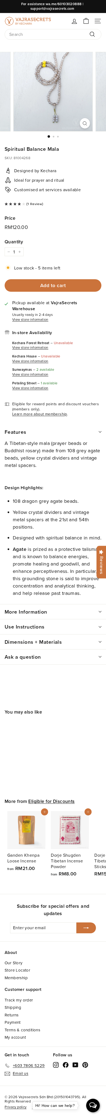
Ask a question (23, 657)
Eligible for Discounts (51, 801)
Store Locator (17, 970)
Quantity (14, 242)
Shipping (13, 1007)
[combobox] (53, 34)
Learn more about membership (39, 414)
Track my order (19, 1000)
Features (15, 432)
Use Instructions (25, 626)
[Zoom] (85, 123)
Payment (13, 1022)
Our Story (14, 963)
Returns (12, 1015)
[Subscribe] (86, 927)
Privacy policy (16, 1106)
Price (10, 218)
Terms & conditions (22, 1030)
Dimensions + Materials (33, 642)
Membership (16, 978)
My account (15, 1037)
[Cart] (86, 21)
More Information (26, 611)
